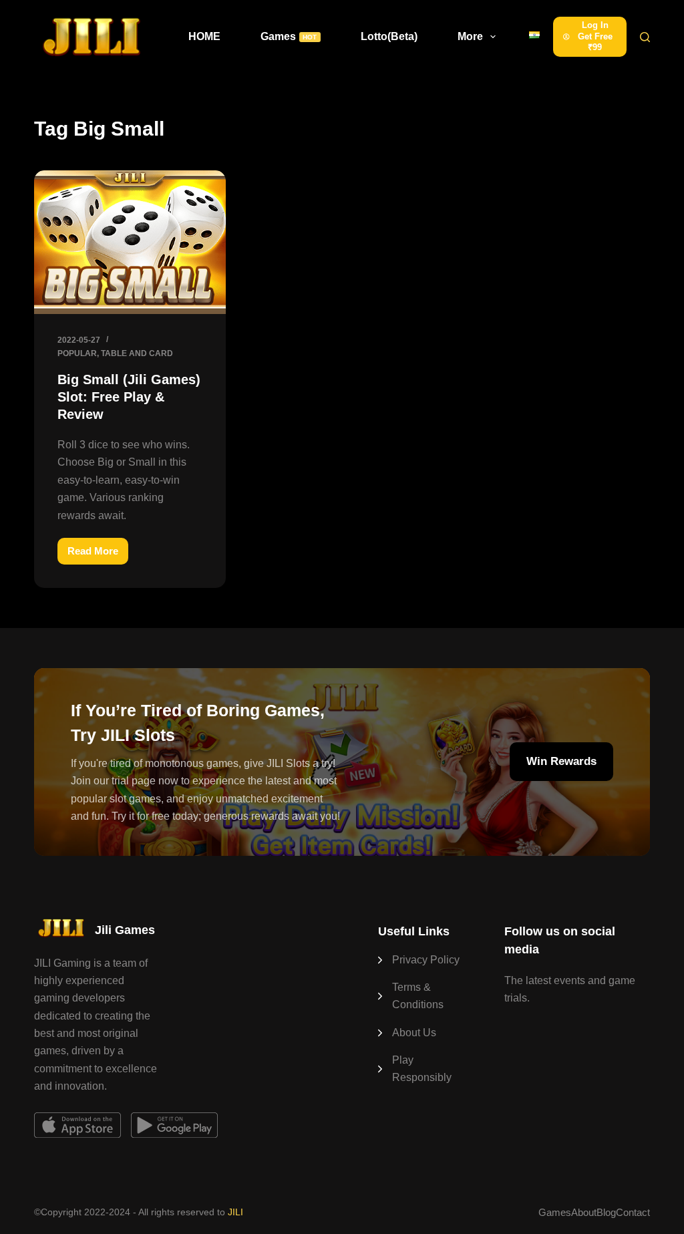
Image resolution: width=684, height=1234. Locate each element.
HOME (204, 36)
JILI (235, 1212)
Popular (77, 353)
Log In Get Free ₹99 (595, 36)
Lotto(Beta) (389, 36)
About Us (414, 1032)
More (470, 36)
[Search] (645, 37)
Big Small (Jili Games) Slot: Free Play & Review (128, 397)
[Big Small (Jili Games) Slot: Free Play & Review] (130, 242)
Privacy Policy (426, 959)
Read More (97, 555)
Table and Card (137, 353)
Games (289, 36)
